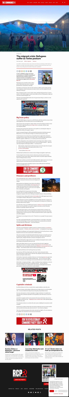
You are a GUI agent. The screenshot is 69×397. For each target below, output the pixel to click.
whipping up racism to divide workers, (36, 299)
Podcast (50, 2)
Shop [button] (54, 2)
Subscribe (35, 2)
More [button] (57, 2)
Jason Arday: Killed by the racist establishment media (34, 349)
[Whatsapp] (40, 392)
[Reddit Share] (22, 71)
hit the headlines (36, 196)
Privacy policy (61, 393)
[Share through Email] (29, 71)
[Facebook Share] (17, 71)
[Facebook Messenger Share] (26, 71)
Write (39, 2)
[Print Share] (31, 71)
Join (28, 2)
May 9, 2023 (28, 150)
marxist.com (48, 388)
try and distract (48, 227)
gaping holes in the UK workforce (43, 244)
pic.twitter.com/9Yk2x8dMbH (23, 148)
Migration (29, 61)
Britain (25, 61)
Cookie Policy (56, 393)
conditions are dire (40, 204)
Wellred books (39, 388)
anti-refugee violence (34, 125)
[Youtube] (35, 392)
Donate (31, 2)
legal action (45, 257)
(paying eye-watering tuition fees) (43, 246)
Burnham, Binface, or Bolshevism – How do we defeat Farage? (12, 350)
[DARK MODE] (65, 2)
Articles (42, 2)
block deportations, (34, 184)
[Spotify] (38, 392)
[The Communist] (9, 3)
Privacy (17, 388)
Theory (46, 2)
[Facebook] (28, 392)
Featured (34, 61)
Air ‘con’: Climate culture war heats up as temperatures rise (54, 349)
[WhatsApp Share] (24, 71)
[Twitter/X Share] (20, 71)
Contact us (11, 388)
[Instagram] (33, 392)
